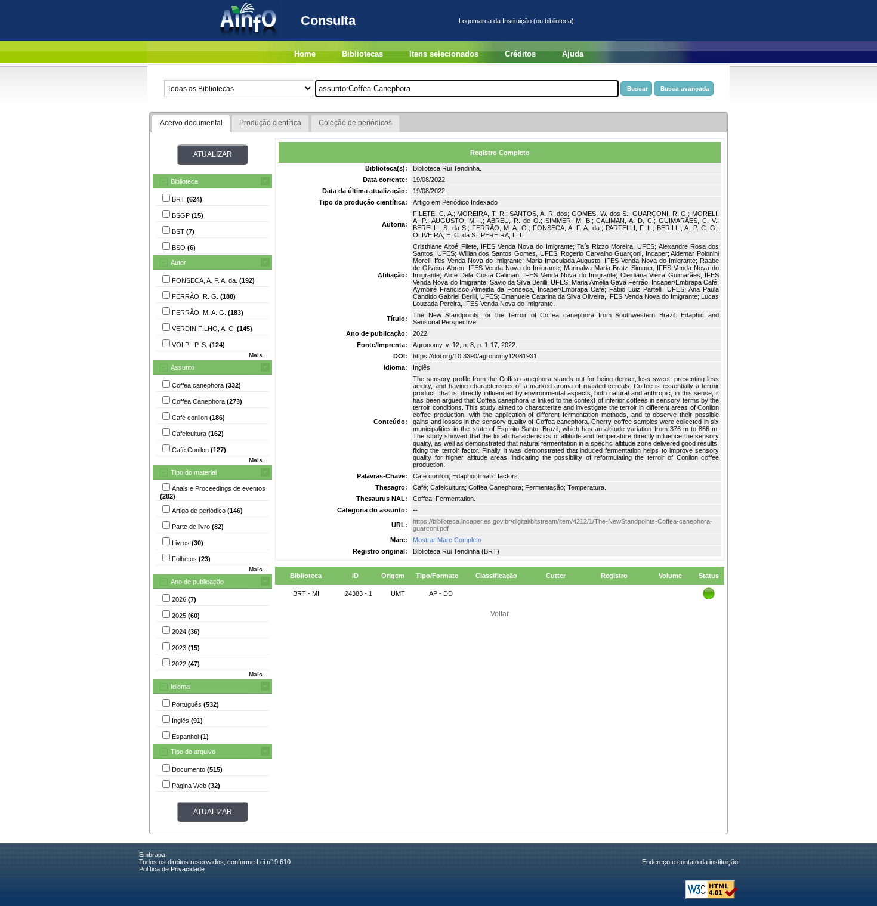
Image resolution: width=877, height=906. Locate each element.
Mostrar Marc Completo (447, 539)
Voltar (499, 614)
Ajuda (572, 54)
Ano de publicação (197, 581)
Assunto (182, 367)
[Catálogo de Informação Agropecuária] (249, 38)
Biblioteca (184, 181)
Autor (178, 262)
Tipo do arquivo (193, 751)
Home (305, 54)
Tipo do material (194, 472)
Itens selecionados (443, 54)
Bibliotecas (362, 54)
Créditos (520, 54)
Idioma (180, 686)
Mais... (258, 355)
